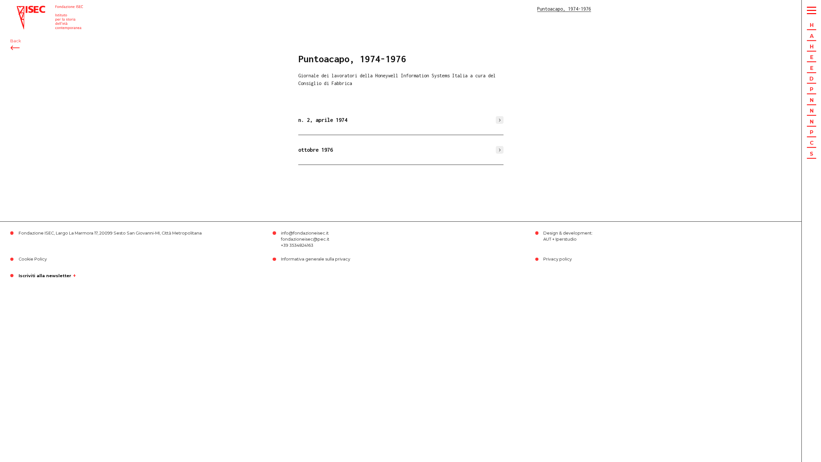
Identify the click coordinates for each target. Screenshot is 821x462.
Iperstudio (566, 239)
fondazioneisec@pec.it (305, 239)
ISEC (22, 9)
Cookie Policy (33, 259)
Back (15, 40)
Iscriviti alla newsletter (45, 275)
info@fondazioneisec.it (305, 233)
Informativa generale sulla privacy (315, 259)
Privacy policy (557, 259)
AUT (547, 239)
